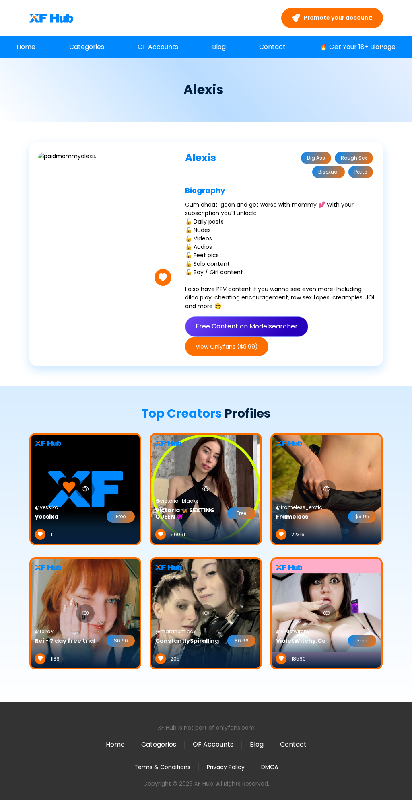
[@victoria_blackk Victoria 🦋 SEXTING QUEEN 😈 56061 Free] (205, 488)
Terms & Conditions (162, 767)
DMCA (269, 767)
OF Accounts (158, 46)
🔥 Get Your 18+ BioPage (357, 46)
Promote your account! (338, 18)
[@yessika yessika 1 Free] (85, 488)
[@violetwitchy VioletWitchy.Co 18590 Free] (326, 613)
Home (25, 46)
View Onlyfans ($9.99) (227, 347)
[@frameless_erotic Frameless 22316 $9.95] (326, 488)
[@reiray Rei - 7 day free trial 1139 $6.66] (85, 613)
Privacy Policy (226, 767)
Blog (219, 46)
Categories (86, 46)
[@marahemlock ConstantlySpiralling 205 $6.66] (205, 613)
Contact (272, 46)
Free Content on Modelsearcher (247, 326)
